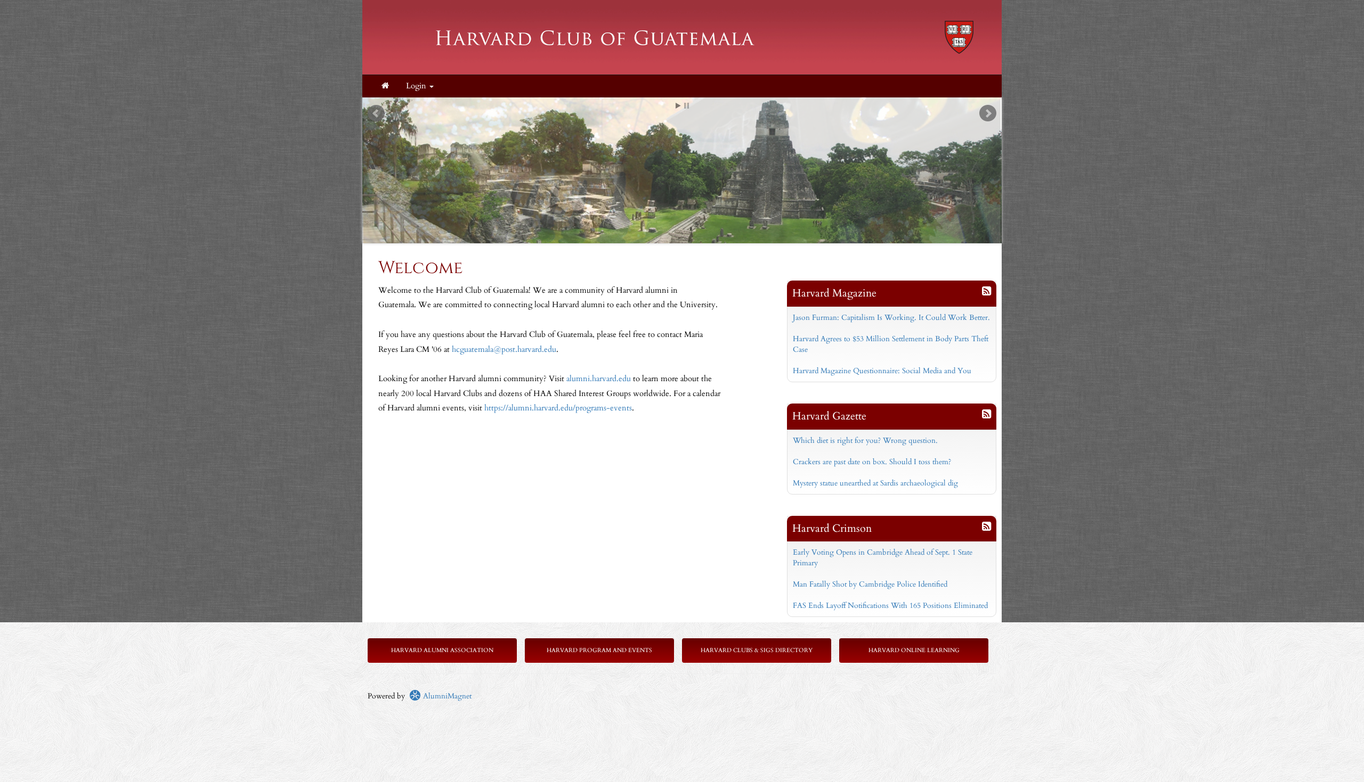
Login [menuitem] (417, 86)
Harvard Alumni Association (442, 650)
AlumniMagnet (446, 696)
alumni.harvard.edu (598, 378)
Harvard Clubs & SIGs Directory (757, 650)
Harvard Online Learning (914, 650)
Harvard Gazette (829, 416)
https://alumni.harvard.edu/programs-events (558, 408)
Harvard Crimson (832, 528)
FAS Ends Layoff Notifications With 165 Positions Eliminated (890, 605)
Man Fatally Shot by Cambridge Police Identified (870, 584)
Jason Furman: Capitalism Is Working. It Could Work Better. (891, 317)
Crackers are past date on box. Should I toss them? (872, 462)
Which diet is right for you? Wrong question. (865, 440)
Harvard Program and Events (599, 650)
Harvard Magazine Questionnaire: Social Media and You (882, 371)
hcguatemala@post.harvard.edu (504, 349)
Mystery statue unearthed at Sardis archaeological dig (875, 483)
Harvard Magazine (834, 293)
